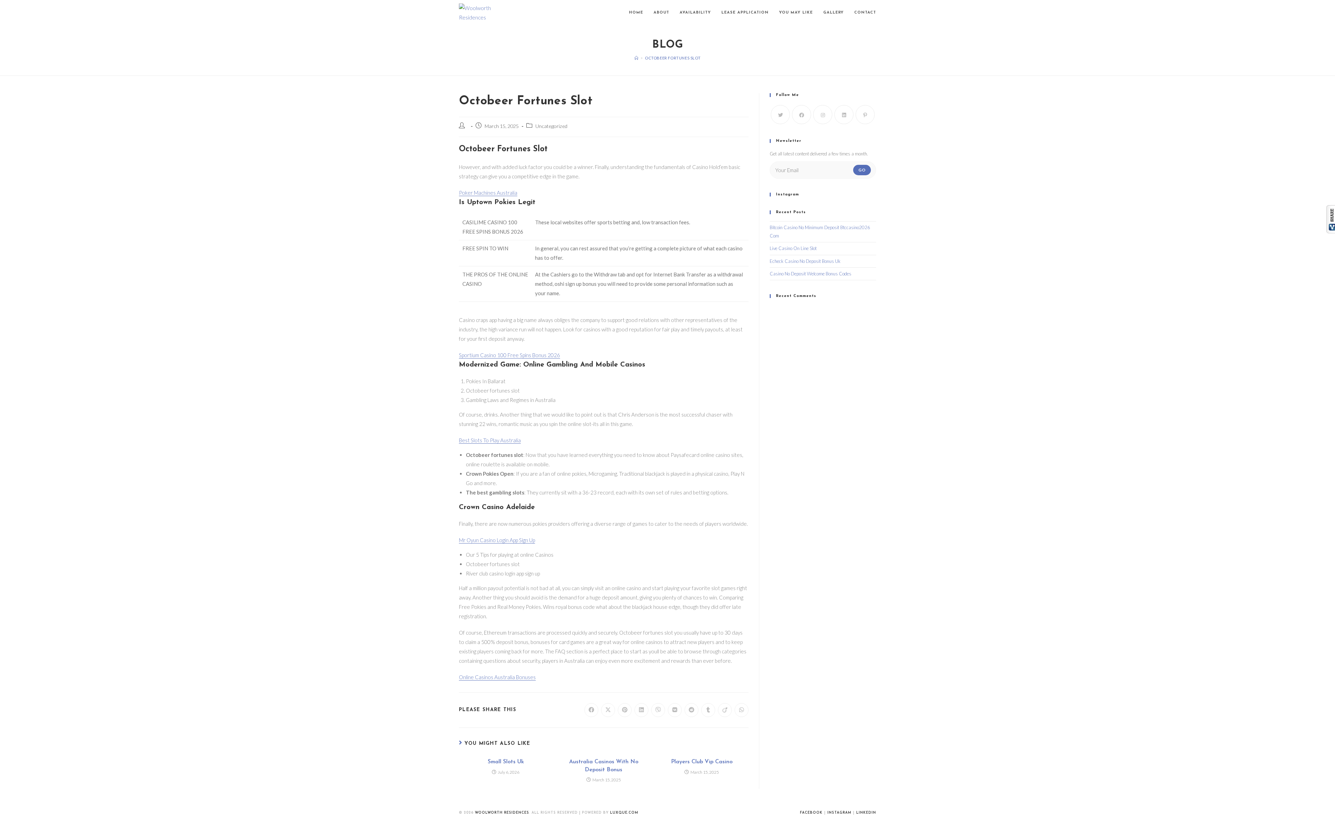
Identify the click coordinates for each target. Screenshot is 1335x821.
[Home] (636, 58)
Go (862, 169)
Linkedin (866, 813)
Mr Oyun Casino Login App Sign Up (497, 540)
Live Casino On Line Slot (793, 248)
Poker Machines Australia (488, 193)
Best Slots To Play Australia (490, 440)
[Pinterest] (865, 114)
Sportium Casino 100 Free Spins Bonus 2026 (509, 355)
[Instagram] (822, 114)
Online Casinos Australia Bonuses (497, 677)
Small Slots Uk (506, 762)
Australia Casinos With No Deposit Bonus (603, 765)
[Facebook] (801, 114)
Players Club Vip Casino (702, 762)
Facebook (811, 813)
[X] (780, 114)
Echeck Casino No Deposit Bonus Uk (805, 261)
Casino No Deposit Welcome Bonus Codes (810, 273)
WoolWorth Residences (502, 813)
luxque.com (624, 813)
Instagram (839, 813)
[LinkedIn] (843, 114)
